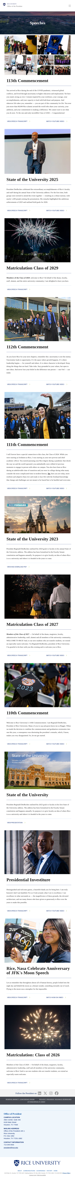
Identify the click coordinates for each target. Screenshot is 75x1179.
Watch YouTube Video (55, 121)
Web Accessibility (41, 1175)
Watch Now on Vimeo (54, 997)
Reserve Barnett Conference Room (20, 1099)
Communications (29, 1170)
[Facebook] (56, 1093)
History (49, 1170)
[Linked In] (39, 1093)
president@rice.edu (11, 1148)
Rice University (12, 4)
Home (55, 1170)
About (20, 1170)
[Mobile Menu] (70, 5)
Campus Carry (32, 1175)
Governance (40, 1170)
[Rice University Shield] (4, 5)
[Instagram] (51, 1093)
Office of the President (14, 6)
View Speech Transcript (17, 121)
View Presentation (15, 822)
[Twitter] (45, 1093)
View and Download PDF (17, 567)
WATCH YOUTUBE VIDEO (55, 655)
